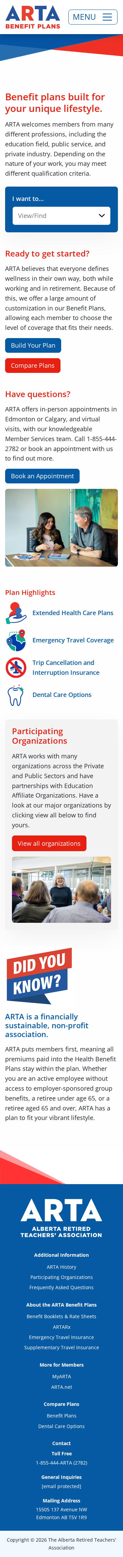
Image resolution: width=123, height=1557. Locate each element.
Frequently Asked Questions (61, 1287)
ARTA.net (61, 1387)
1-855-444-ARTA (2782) (61, 1462)
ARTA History (61, 1267)
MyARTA (61, 1376)
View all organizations (49, 843)
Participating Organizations (61, 1277)
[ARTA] (32, 17)
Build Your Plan (33, 345)
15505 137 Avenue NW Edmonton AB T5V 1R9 (61, 1513)
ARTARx (61, 1327)
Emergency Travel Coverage (73, 640)
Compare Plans (33, 365)
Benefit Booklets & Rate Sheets (61, 1316)
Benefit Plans (62, 1415)
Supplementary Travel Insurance (61, 1347)
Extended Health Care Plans (72, 613)
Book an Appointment (42, 476)
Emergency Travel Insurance (61, 1337)
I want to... (28, 198)
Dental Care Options (62, 694)
